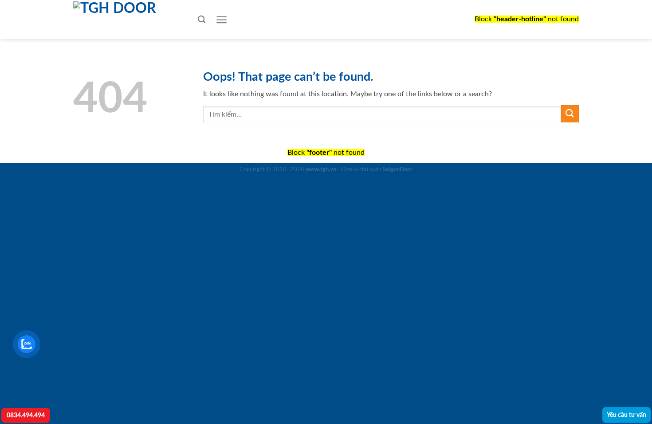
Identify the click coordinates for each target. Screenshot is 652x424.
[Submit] (570, 113)
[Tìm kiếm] (201, 20)
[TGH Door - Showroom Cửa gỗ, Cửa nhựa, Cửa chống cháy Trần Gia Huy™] (126, 19)
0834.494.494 (26, 415)
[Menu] (222, 19)
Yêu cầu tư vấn (626, 415)
